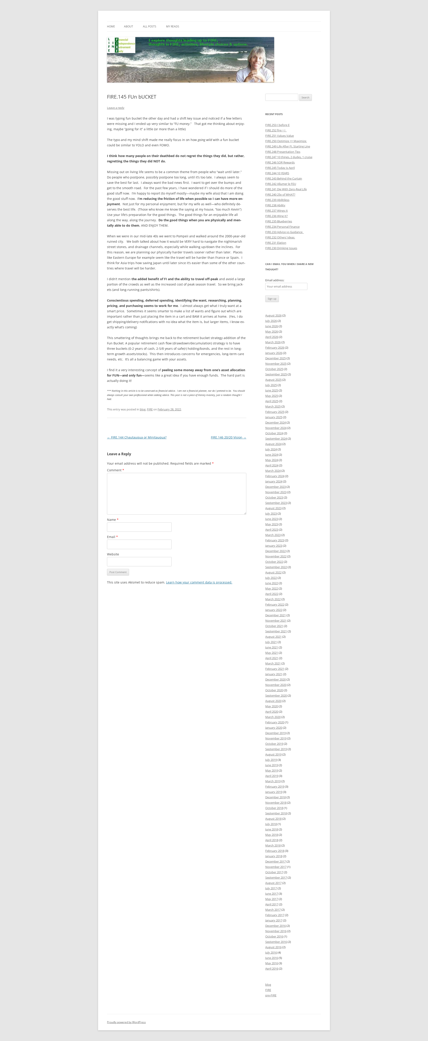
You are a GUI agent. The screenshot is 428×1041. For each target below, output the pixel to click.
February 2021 (274, 669)
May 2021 (271, 653)
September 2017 (276, 877)
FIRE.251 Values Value (279, 136)
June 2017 (271, 894)
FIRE (150, 409)
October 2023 (274, 497)
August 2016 (273, 947)
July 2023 (271, 513)
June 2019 (271, 765)
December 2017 (275, 861)
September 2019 (276, 749)
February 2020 (274, 722)
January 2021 (273, 674)
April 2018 (271, 840)
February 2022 (274, 604)
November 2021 (275, 621)
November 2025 (275, 364)
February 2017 (274, 915)
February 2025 (274, 412)
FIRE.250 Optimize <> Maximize (286, 141)
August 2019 (273, 754)
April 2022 (271, 594)
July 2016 (271, 952)
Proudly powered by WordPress (126, 1022)
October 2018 (274, 808)
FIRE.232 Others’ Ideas (280, 237)
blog (143, 409)
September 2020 (276, 695)
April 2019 (271, 776)
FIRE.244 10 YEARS (277, 173)
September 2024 (276, 439)
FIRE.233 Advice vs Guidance (284, 232)
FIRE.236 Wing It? (276, 216)
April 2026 (271, 337)
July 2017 (271, 888)
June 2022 (271, 583)
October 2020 (274, 690)
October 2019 (274, 744)
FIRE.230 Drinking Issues (281, 248)
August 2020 (273, 701)
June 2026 (271, 326)
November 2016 (275, 931)
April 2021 (271, 658)
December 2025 (275, 358)
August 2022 (273, 572)
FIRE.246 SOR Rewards (280, 162)
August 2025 (273, 380)
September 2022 (276, 567)
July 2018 (271, 824)
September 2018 (276, 813)
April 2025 (271, 401)
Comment (115, 470)
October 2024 (274, 433)
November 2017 (275, 867)
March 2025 (273, 406)
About (128, 26)
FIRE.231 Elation (275, 243)
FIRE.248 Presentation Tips (282, 152)
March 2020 (273, 717)
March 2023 (273, 535)
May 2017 (271, 899)
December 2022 (275, 551)
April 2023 (271, 530)
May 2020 (271, 706)
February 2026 (274, 348)
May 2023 (271, 524)
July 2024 (271, 449)
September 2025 (276, 374)
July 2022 (271, 578)
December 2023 (275, 487)
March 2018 (273, 845)
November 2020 (275, 685)
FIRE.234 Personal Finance (282, 227)
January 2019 (273, 792)
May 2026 (271, 331)
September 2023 (276, 503)
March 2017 (273, 910)
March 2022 (273, 599)
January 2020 (273, 728)
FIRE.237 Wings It (276, 211)
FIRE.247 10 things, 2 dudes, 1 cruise (288, 157)
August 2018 (273, 819)
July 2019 (271, 760)
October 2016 (274, 936)
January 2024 (273, 481)
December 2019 (275, 733)
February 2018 (274, 851)
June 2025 (271, 390)
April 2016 (271, 968)
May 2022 (271, 588)
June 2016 (271, 958)
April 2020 (271, 712)
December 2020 (275, 679)
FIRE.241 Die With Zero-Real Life (286, 189)
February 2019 (274, 786)
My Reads (172, 26)
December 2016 (275, 926)
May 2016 (271, 963)
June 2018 (271, 829)
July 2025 (271, 385)
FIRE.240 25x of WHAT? (280, 194)
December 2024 (275, 422)
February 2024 (274, 476)
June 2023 (271, 519)
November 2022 (275, 556)
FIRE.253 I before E (277, 125)
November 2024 (275, 428)
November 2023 (275, 492)
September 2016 (276, 942)
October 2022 (274, 562)
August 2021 (273, 637)
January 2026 (273, 353)
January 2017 (273, 920)
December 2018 (275, 797)
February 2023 (274, 540)
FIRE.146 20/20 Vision (228, 437)
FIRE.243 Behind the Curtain (283, 178)
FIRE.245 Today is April (280, 168)
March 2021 (273, 663)
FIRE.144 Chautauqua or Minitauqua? (137, 437)
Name (113, 519)
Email (112, 537)
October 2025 (274, 369)
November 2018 (275, 803)
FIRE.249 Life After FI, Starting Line (287, 146)
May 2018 (271, 835)
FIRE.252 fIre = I (276, 130)
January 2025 (273, 417)
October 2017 (274, 872)
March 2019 (273, 781)
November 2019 (275, 738)
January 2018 (273, 856)
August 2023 (273, 508)
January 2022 (273, 610)
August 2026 (273, 315)
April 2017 (271, 904)
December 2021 (275, 615)
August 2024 (273, 444)
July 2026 (271, 321)
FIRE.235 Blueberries (278, 221)
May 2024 (271, 460)
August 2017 (273, 883)
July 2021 (271, 642)
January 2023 (273, 546)
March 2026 (273, 342)
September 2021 (276, 631)
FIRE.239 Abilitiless (277, 200)
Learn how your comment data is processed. (199, 582)
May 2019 (271, 770)
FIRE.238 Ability (275, 205)
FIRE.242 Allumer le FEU (280, 184)
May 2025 (271, 396)
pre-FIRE (270, 995)
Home (111, 26)
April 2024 (271, 465)
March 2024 (273, 471)
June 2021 (271, 647)
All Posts (149, 26)
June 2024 (271, 455)
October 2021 (274, 626)
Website (113, 554)
